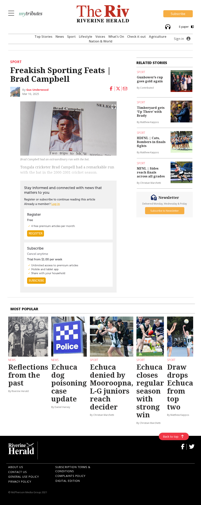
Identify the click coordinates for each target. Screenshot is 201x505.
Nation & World (100, 41)
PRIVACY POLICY (19, 481)
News (60, 36)
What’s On (116, 36)
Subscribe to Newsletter (164, 210)
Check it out (136, 36)
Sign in (179, 39)
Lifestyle (85, 36)
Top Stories (43, 36)
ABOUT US (15, 467)
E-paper (184, 26)
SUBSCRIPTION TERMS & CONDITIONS (72, 469)
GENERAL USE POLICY (23, 476)
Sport (71, 36)
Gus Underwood (37, 90)
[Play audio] (167, 26)
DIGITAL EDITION (67, 481)
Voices (100, 36)
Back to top (170, 436)
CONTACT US (17, 472)
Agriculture (157, 36)
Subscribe (178, 14)
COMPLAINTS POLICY (70, 476)
